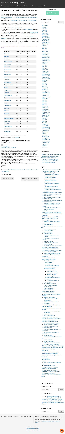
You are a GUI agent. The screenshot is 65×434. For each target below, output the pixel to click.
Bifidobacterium (8, 61)
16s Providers (48, 262)
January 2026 (45, 36)
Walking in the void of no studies (50, 367)
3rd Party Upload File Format (52, 265)
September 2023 (46, 78)
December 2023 (46, 74)
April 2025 (44, 50)
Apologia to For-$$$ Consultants (50, 218)
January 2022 (45, 109)
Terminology (45, 358)
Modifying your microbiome (48, 291)
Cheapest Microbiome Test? (54, 396)
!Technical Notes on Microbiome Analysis (52, 192)
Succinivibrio (7, 108)
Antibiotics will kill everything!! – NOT (52, 253)
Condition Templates (47, 232)
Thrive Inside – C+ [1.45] (52, 273)
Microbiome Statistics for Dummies (52, 203)
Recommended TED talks (49, 365)
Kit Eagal (5, 146)
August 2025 (45, 44)
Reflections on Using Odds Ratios (50, 159)
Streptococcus (7, 69)
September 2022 (46, 97)
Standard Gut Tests (48, 289)
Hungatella (6, 123)
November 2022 (46, 94)
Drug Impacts (47, 303)
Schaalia (6, 87)
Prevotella (6, 53)
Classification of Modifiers (50, 229)
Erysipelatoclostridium (9, 85)
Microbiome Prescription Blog (13, 2)
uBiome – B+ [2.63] (51, 274)
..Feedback (44, 210)
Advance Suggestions (49, 292)
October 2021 (45, 113)
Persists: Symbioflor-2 (49, 341)
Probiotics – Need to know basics (50, 321)
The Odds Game (46, 359)
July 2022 (44, 100)
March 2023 (45, 88)
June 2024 (44, 65)
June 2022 (44, 101)
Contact (44, 239)
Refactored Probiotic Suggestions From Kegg (53, 346)
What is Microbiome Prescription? (50, 370)
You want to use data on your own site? (53, 245)
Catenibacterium (8, 126)
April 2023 (44, 86)
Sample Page (45, 350)
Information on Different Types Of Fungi (52, 250)
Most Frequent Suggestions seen (50, 317)
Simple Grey (34, 426)
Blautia (5, 77)
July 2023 (44, 82)
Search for (46, 19)
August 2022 (45, 98)
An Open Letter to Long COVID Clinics (51, 217)
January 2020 (45, 138)
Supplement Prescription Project (50, 353)
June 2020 (44, 135)
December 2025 (46, 38)
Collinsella (6, 110)
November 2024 (46, 57)
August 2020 (45, 132)
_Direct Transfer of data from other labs (51, 170)
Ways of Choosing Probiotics (49, 368)
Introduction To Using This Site (49, 251)
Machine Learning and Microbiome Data (51, 154)
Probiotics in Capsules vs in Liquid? (52, 343)
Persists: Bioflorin (48, 335)
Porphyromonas (8, 95)
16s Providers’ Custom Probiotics (51, 323)
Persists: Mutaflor (48, 339)
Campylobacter (7, 105)
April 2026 (44, 31)
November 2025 (46, 39)
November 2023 (46, 75)
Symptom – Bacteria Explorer (52, 238)
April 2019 (44, 147)
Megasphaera (7, 82)
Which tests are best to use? (49, 373)
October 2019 (45, 142)
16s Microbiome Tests (49, 261)
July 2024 (44, 63)
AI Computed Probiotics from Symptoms (51, 212)
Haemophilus (7, 131)
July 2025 (44, 45)
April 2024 (44, 68)
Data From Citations (48, 230)
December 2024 (46, 56)
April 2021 (44, 122)
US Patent (24, 34)
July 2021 (44, 118)
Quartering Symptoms (49, 288)
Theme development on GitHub (32, 428)
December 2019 (46, 139)
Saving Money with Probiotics (54, 398)
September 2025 (46, 42)
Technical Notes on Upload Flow (51, 352)
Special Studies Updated (6, 17)
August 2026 (45, 25)
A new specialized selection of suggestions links (26, 17)
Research (17, 137)
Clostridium (7, 59)
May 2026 (44, 30)
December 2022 (46, 92)
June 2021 (44, 119)
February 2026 (45, 34)
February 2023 (45, 89)
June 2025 (44, 47)
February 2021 (45, 124)
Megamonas (7, 121)
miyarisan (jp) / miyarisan (16, 28)
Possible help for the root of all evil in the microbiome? (24, 20)
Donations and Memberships (51, 242)
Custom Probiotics (28, 29)
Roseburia (6, 113)
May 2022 (44, 103)
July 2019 (44, 145)
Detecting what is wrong (49, 297)
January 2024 (45, 72)
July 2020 (44, 133)
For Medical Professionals (50, 283)
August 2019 (45, 144)
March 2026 (45, 33)
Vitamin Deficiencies (48, 314)
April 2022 (44, 104)
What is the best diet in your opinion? (51, 371)
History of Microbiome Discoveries (50, 248)
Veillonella (6, 56)
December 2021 (46, 110)
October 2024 (45, 59)
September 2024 (46, 60)
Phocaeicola (7, 66)
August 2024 (45, 62)
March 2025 (45, 51)
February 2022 (45, 107)
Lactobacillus (7, 79)
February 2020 (45, 136)
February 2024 (45, 71)
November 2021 (46, 112)
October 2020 (45, 130)
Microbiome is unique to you (49, 259)
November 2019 (46, 141)
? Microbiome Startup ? (49, 173)
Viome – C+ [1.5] (50, 276)
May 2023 (44, 85)
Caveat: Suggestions (47, 220)
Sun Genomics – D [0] (52, 271)
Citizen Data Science (48, 241)
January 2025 (45, 54)
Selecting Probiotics (48, 224)
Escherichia (6, 92)
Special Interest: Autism (49, 258)
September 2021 (46, 115)
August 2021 (45, 116)
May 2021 (44, 121)
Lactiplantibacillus (8, 90)
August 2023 (45, 80)
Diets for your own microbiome (51, 302)
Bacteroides (7, 72)
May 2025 (44, 48)
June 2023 (44, 83)
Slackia (5, 103)
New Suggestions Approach (48, 162)
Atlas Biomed (50, 264)
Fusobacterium (7, 100)
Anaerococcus (7, 64)
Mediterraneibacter (8, 118)
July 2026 (44, 27)
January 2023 (45, 91)
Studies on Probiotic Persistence (51, 344)
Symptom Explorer (48, 233)
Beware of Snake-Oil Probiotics (51, 324)
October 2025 (45, 41)
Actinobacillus (7, 116)
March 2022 (45, 106)
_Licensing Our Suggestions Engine (50, 171)
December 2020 (46, 127)
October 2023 (45, 77)
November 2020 (46, 129)
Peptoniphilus (7, 74)
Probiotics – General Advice (48, 320)
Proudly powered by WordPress (33, 430)
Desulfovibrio (7, 129)
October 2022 (45, 95)
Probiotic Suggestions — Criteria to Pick (51, 318)
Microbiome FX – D (51, 270)
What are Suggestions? (49, 315)
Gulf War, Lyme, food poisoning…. (50, 247)
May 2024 (44, 66)
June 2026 (44, 28)
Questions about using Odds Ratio (50, 160)
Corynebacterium (8, 98)
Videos (43, 361)
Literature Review (48, 244)
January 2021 (45, 126)
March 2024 (45, 69)
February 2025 (45, 53)
